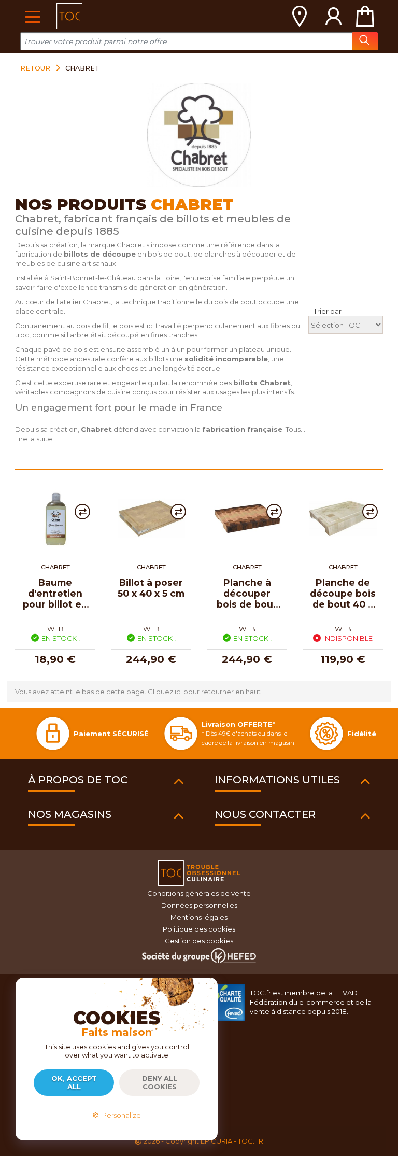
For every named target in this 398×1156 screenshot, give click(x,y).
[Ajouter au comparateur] (82, 511)
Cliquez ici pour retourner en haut (204, 691)
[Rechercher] (365, 41)
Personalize (120, 1115)
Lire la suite (33, 438)
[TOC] (69, 16)
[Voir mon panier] (365, 16)
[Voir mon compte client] (334, 16)
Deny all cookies (159, 1082)
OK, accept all (74, 1082)
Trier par (328, 311)
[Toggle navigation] (32, 16)
